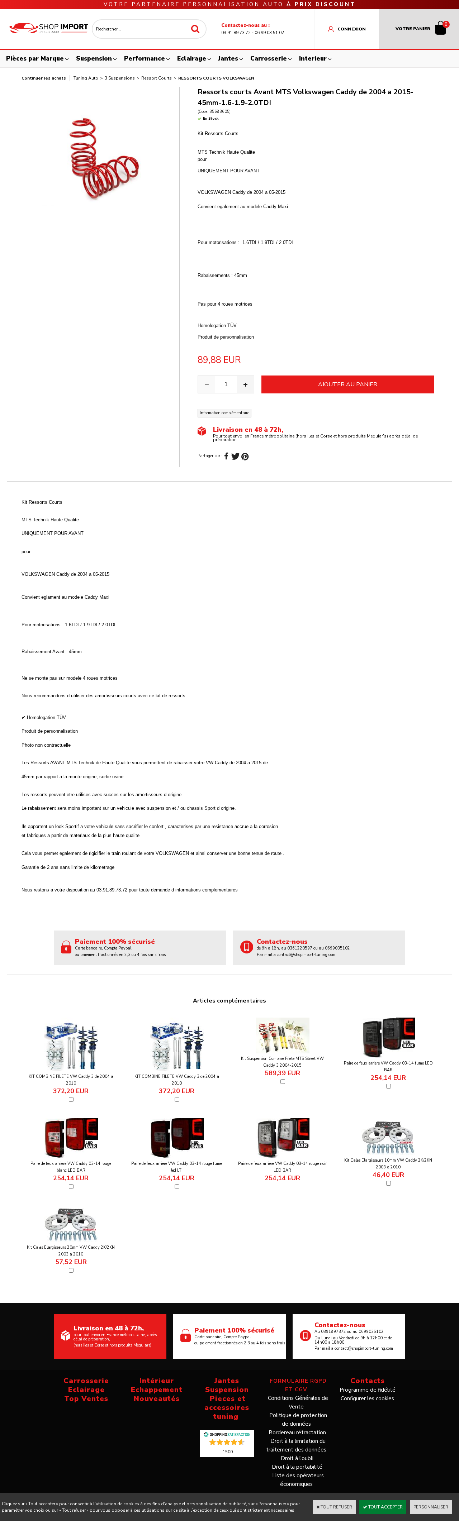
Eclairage (191, 58)
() (227, 1451)
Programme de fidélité (368, 1389)
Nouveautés (157, 1398)
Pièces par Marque (35, 58)
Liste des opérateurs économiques (298, 1480)
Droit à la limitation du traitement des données (296, 1445)
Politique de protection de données (298, 1419)
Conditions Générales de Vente (298, 1402)
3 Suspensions (120, 78)
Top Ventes (86, 1398)
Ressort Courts (156, 78)
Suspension (94, 58)
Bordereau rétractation (297, 1432)
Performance (144, 58)
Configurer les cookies (367, 1398)
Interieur (313, 58)
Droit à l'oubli (297, 1458)
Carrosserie (268, 58)
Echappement (157, 1390)
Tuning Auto (86, 78)
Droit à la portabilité (297, 1466)
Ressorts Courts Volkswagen (216, 78)
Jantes (228, 58)
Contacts (367, 1381)
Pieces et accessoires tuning (226, 1407)
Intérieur (156, 1381)
